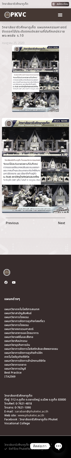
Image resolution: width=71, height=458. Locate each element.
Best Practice (12, 373)
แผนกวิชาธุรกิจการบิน (17, 345)
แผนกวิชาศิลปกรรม (15, 341)
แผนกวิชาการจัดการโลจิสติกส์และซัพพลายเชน (31, 349)
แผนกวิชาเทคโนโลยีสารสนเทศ (21, 309)
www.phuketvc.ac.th (31, 415)
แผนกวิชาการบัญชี (15, 369)
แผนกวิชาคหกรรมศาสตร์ (19, 329)
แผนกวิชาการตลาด (15, 365)
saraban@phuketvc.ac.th (31, 411)
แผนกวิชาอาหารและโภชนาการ (21, 333)
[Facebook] (5, 282)
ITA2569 (9, 377)
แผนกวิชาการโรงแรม (16, 317)
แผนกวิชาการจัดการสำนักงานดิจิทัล (25, 361)
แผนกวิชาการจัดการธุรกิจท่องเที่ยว (24, 321)
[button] (60, 14)
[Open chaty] (58, 446)
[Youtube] (13, 282)
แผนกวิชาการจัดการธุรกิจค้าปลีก (23, 353)
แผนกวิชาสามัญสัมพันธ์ (18, 313)
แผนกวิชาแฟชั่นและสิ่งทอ (18, 337)
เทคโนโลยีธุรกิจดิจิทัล (16, 357)
